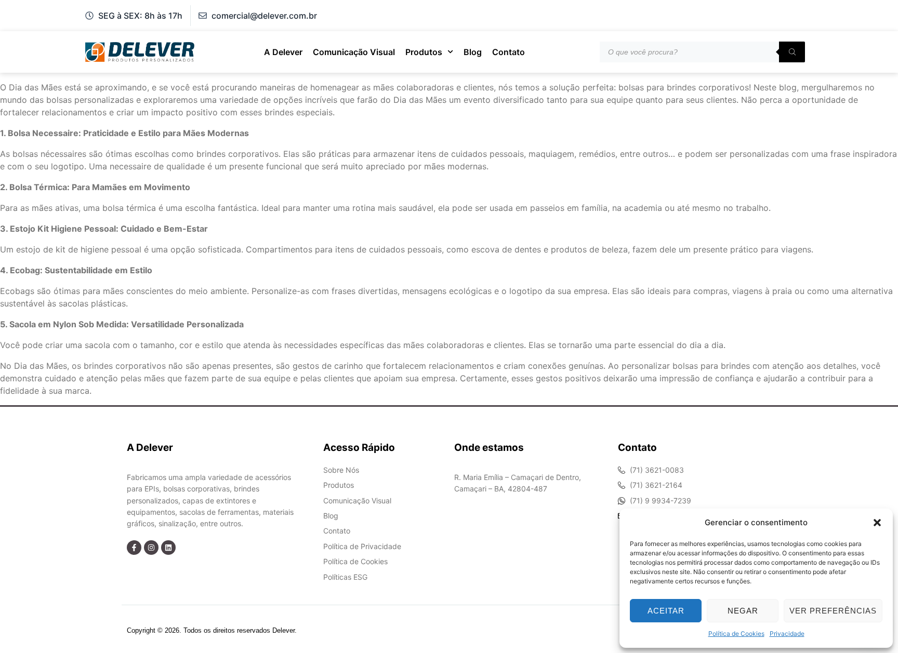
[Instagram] (151, 547)
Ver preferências (833, 610)
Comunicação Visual (354, 52)
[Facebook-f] (134, 547)
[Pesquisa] (792, 52)
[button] (877, 522)
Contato (508, 52)
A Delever (283, 52)
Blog (473, 52)
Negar (743, 610)
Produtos (423, 52)
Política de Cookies (736, 633)
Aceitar (666, 610)
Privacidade (787, 633)
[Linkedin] (168, 547)
